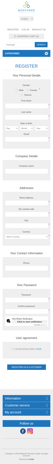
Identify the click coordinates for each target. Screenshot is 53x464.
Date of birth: (26, 123)
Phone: (26, 263)
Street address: (26, 198)
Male (21, 90)
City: (26, 220)
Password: (26, 295)
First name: (26, 100)
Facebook (23, 431)
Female (33, 90)
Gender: (26, 85)
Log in (25, 29)
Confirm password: (26, 306)
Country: (26, 232)
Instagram (30, 431)
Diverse (28, 95)
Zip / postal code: (27, 209)
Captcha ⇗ (40, 325)
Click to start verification (29, 322)
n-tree (31, 459)
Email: (26, 134)
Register (13, 29)
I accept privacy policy (24, 349)
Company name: (26, 166)
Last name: (26, 112)
